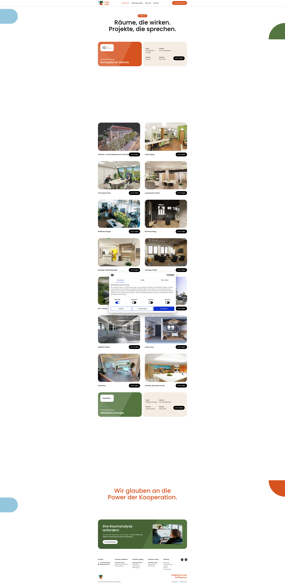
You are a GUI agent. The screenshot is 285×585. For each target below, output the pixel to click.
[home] (103, 3)
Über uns (148, 3)
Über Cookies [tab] (164, 280)
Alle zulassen (163, 308)
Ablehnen (121, 308)
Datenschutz (183, 582)
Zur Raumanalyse (179, 3)
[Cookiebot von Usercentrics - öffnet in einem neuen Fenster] (167, 275)
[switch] (134, 302)
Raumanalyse (167, 569)
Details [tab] (142, 280)
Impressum (175, 582)
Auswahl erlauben (142, 308)
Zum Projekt (179, 58)
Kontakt (156, 3)
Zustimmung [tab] (120, 280)
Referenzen (125, 3)
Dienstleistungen (137, 3)
